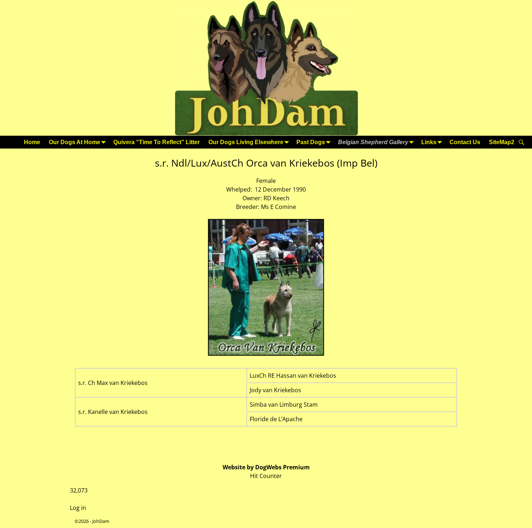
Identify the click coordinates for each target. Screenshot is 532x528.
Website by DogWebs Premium (266, 467)
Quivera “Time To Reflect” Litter (156, 142)
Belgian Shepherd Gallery (373, 142)
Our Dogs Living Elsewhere (245, 142)
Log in (78, 508)
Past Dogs (310, 142)
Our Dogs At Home (74, 142)
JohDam (100, 521)
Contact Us (464, 142)
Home (32, 142)
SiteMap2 (501, 142)
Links (428, 142)
